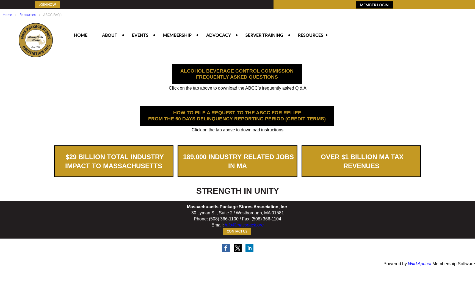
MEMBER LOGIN (374, 5)
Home (7, 15)
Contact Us (237, 231)
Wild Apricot (419, 263)
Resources (28, 15)
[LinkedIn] (249, 248)
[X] (238, 248)
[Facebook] (226, 248)
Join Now (47, 4)
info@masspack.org (244, 225)
